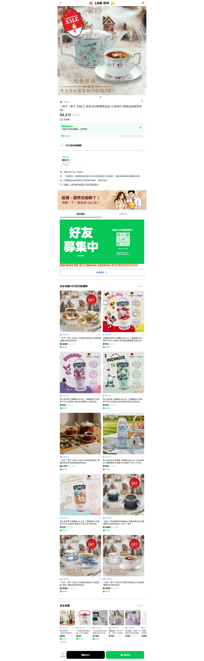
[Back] (61, 3)
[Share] (142, 101)
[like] (99, 334)
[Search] (143, 3)
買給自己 (85, 654)
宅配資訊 (123, 214)
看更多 (139, 286)
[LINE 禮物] (102, 3)
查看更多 (100, 272)
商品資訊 (81, 214)
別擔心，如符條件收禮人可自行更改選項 (80, 184)
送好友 (127, 654)
